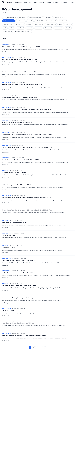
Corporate (55, 2)
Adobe (12, 28)
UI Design (28, 24)
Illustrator (39, 28)
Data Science (20, 20)
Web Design (48, 17)
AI (16, 2)
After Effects (48, 28)
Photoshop (20, 28)
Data (30, 2)
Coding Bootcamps (51, 20)
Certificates (42, 2)
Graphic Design (11, 17)
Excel (60, 24)
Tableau (67, 28)
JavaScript (69, 24)
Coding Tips (39, 20)
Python (30, 20)
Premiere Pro (58, 28)
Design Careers (39, 24)
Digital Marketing (7, 24)
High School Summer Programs (23, 31)
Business (35, 2)
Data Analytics (59, 17)
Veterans (49, 2)
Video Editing (63, 20)
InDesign (29, 28)
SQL (4, 28)
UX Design (19, 24)
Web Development (8, 20)
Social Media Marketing (35, 17)
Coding (20, 2)
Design (25, 2)
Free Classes (22, 17)
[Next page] (46, 347)
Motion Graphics (51, 24)
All (3, 17)
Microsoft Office (7, 31)
